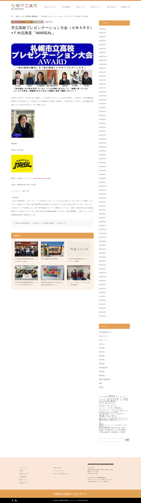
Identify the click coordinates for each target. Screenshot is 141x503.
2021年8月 (102, 245)
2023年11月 (103, 143)
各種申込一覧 (125, 7)
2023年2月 (102, 178)
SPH (121, 396)
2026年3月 (102, 48)
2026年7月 (102, 33)
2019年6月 (102, 300)
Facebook (12, 500)
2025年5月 (102, 76)
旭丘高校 (102, 352)
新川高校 (102, 356)
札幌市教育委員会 (25, 223)
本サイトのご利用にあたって (61, 473)
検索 (127, 440)
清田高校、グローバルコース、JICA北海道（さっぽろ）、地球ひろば (114, 426)
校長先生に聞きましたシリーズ (113, 421)
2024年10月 (103, 100)
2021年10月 (103, 237)
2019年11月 (103, 288)
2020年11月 (103, 277)
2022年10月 (103, 194)
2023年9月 (102, 151)
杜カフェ (125, 418)
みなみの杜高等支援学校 (107, 401)
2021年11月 (103, 233)
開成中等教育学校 (104, 379)
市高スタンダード (50, 7)
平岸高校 (102, 360)
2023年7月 (102, 159)
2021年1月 (102, 269)
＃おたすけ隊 (114, 431)
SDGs (111, 396)
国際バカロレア (124, 410)
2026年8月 (102, 29)
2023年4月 (102, 170)
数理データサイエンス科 (105, 418)
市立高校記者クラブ (105, 332)
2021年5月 (102, 257)
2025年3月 (102, 80)
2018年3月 (102, 312)
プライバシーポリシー (59, 470)
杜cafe (120, 418)
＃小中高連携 (121, 431)
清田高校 (102, 363)
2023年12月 (103, 139)
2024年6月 (102, 115)
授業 (100, 383)
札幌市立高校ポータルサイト (70, 494)
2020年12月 (103, 273)
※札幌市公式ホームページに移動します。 (99, 481)
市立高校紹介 (66, 7)
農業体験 (123, 427)
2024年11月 (103, 96)
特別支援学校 (104, 428)
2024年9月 (102, 103)
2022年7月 (102, 206)
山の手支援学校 (114, 412)
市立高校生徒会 (120, 413)
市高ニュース (80, 7)
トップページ (23, 467)
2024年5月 (102, 119)
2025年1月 (102, 88)
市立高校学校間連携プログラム (107, 413)
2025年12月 (103, 56)
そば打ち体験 (102, 399)
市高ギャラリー (96, 7)
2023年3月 (102, 174)
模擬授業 (101, 424)
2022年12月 (103, 186)
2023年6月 (102, 162)
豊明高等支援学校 (115, 427)
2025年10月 (103, 64)
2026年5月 (102, 41)
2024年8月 (102, 107)
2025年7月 (102, 68)
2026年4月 (102, 44)
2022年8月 (102, 202)
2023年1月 (102, 182)
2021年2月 (102, 265)
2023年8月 (102, 155)
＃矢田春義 (122, 432)
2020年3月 (102, 284)
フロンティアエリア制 (117, 409)
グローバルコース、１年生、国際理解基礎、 (110, 407)
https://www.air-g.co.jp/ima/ (42, 178)
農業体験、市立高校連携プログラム (108, 429)
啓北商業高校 (103, 367)
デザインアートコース (104, 409)
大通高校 (102, 371)
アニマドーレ (107, 403)
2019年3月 (102, 304)
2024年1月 (102, 135)
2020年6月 (102, 280)
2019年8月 (102, 292)
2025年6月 (102, 72)
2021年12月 (103, 229)
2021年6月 (102, 253)
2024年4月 (102, 123)
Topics (21, 470)
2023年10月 (103, 147)
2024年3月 (102, 127)
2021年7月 (102, 249)
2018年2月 (102, 316)
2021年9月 (102, 241)
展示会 (107, 412)
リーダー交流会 (115, 410)
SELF (117, 396)
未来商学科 (115, 418)
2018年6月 (102, 308)
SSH (124, 396)
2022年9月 (102, 198)
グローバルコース (108, 406)
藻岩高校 (38, 22)
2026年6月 (102, 37)
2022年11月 (103, 190)
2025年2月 (102, 84)
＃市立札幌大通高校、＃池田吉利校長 (108, 432)
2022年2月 (102, 221)
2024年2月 (102, 131)
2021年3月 (102, 261)
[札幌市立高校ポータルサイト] (24, 7)
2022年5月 (102, 214)
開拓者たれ (124, 429)
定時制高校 (102, 412)
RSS (16, 500)
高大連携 (101, 431)
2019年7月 (102, 296)
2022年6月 (102, 210)
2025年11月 (103, 60)
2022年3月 (102, 218)
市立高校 (27, 22)
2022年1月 (102, 225)
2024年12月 (103, 92)
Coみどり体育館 (103, 396)
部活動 (101, 387)
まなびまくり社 (117, 399)
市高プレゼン (62, 223)
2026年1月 (102, 52)
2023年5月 (102, 166)
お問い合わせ (111, 7)
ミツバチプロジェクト (104, 410)
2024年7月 (102, 111)
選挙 (119, 429)
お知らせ (102, 344)
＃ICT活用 (107, 431)
